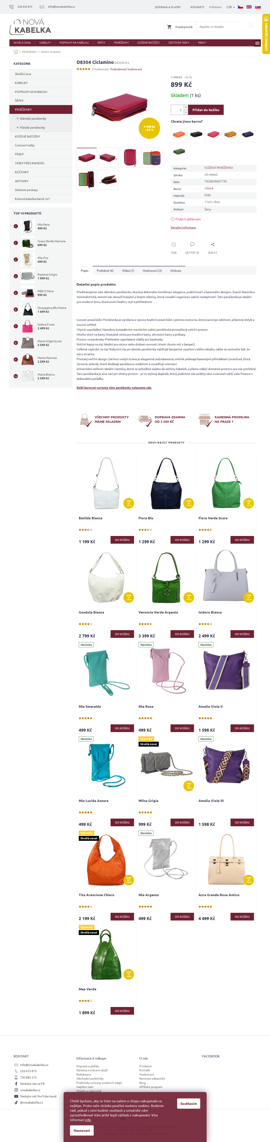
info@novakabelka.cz (34, 1065)
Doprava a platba (87, 1066)
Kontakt (144, 1070)
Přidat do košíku (206, 109)
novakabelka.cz (30, 1090)
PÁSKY (19, 154)
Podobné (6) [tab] (105, 270)
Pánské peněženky (32, 127)
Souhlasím (188, 1103)
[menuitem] (22, 42)
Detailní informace (183, 227)
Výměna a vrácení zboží (92, 1070)
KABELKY (21, 83)
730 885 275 (28, 1077)
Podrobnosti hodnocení (126, 69)
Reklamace (83, 1074)
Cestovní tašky (25, 145)
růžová (208, 188)
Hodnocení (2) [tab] (152, 270)
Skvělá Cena (23, 74)
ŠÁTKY (19, 100)
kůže (207, 195)
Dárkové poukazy (26, 190)
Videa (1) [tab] (128, 270)
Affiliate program (150, 1087)
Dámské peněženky (33, 118)
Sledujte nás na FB (32, 1083)
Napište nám (84, 1087)
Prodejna (145, 1066)
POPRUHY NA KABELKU (31, 92)
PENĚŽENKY (23, 109)
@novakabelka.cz (31, 1102)
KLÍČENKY (22, 172)
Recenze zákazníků (152, 1078)
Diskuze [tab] (176, 270)
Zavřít (180, 239)
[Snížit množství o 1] (186, 112)
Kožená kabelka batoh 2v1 (32, 199)
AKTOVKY (21, 181)
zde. (88, 1119)
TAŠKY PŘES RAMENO (29, 163)
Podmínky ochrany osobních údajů (99, 1083)
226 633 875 (28, 1071)
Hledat (250, 25)
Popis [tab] (84, 270)
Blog (142, 1083)
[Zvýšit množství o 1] (186, 107)
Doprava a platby (168, 7)
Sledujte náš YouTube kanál (38, 1096)
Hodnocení (146, 1074)
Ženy (207, 209)
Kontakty (197, 7)
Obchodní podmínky (90, 1078)
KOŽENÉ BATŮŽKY (27, 136)
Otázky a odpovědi (88, 1091)
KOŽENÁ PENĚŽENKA (218, 167)
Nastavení (82, 1130)
